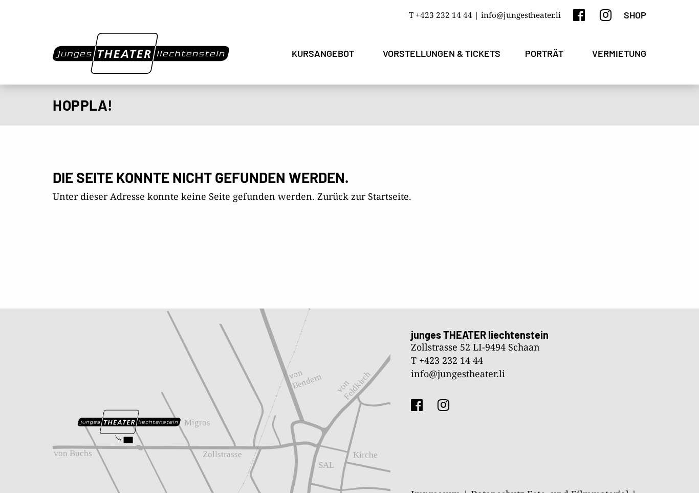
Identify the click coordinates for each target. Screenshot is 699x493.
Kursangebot (323, 53)
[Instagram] (605, 14)
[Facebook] (579, 14)
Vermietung (619, 53)
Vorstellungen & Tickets (441, 53)
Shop (635, 14)
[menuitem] (325, 53)
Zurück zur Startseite (363, 196)
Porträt (544, 53)
